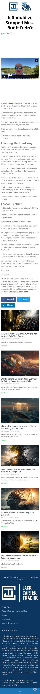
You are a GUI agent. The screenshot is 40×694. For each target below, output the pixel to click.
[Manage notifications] (35, 689)
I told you (11, 103)
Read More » (4, 345)
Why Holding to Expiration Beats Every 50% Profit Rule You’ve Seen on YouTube (19, 380)
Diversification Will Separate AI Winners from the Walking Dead (18, 470)
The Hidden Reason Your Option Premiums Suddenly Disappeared (19, 557)
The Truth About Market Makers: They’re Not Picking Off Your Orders (18, 427)
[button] (8, 299)
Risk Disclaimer (7, 619)
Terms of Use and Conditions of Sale (14, 611)
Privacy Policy (6, 607)
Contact (4, 615)
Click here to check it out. (18, 292)
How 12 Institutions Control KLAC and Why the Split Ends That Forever (19, 335)
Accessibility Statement (10, 623)
